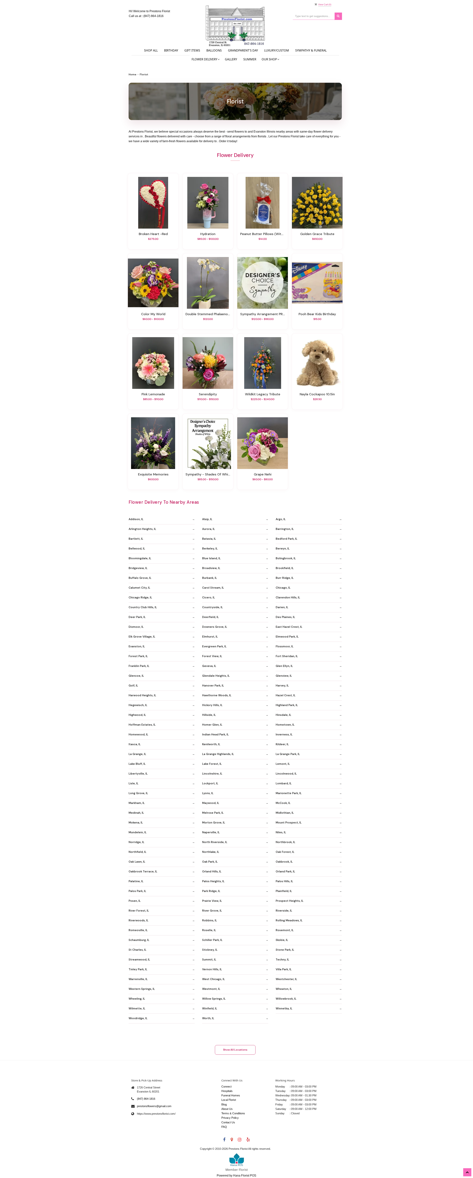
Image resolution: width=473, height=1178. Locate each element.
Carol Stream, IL (213, 588)
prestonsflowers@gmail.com (154, 1106)
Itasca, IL (135, 744)
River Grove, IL (212, 910)
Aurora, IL (208, 529)
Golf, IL (133, 685)
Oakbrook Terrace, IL (143, 871)
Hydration (207, 234)
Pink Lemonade (153, 394)
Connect (226, 1086)
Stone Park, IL (285, 950)
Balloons (214, 50)
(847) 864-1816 (153, 16)
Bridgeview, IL (138, 568)
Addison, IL (136, 519)
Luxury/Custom (276, 50)
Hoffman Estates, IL (142, 725)
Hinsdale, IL (283, 715)
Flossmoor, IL (284, 646)
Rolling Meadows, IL (289, 920)
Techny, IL (282, 959)
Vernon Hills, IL (212, 969)
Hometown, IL (285, 725)
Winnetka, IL (284, 1008)
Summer (249, 59)
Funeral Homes (230, 1095)
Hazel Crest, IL (285, 695)
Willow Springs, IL (214, 999)
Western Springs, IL (142, 989)
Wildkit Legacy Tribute (262, 394)
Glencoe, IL (136, 676)
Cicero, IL (208, 597)
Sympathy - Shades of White (208, 474)
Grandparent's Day (243, 50)
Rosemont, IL (285, 930)
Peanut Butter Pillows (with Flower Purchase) (262, 234)
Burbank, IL (209, 578)
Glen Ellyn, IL (284, 666)
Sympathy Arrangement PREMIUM (262, 314)
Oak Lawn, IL (137, 862)
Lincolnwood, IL (286, 773)
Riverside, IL (284, 910)
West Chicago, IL (213, 979)
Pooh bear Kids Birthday (317, 314)
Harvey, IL (282, 685)
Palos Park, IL (137, 891)
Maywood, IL (210, 803)
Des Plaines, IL (285, 617)
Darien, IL (282, 607)
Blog (224, 1104)
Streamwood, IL (139, 959)
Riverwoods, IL (138, 920)
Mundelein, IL (138, 832)
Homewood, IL (138, 734)
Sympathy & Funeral (311, 50)
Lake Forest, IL (212, 764)
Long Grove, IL (138, 793)
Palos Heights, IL (213, 881)
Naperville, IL (211, 832)
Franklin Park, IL (139, 666)
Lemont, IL (283, 764)
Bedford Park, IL (286, 539)
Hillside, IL (209, 715)
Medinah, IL (136, 813)
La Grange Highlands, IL (218, 754)
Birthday (171, 50)
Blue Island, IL (211, 558)
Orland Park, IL (285, 871)
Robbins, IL (209, 920)
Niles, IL (281, 832)
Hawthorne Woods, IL (216, 695)
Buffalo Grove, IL (140, 578)
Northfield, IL (137, 852)
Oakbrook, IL (284, 862)
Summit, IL (209, 959)
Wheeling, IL (137, 999)
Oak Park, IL (210, 862)
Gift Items (192, 50)
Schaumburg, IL (139, 940)
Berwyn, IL (283, 548)
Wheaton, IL (284, 989)
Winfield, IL (209, 1008)
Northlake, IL (210, 852)
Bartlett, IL (136, 539)
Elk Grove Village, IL (142, 636)
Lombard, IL (284, 783)
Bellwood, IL (137, 548)
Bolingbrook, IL (286, 558)
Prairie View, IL (212, 901)
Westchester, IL (286, 979)
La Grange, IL (137, 754)
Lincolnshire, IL (212, 773)
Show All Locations (235, 1049)
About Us (227, 1108)
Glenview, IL (284, 676)
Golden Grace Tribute (317, 234)
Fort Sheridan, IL (287, 656)
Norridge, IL (136, 842)
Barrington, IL (285, 529)
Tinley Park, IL (138, 969)
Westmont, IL (211, 989)
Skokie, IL (282, 940)
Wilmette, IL (137, 1008)
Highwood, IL (137, 715)
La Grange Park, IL (288, 754)
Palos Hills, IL (284, 881)
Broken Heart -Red (153, 234)
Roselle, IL (209, 930)
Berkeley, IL (210, 548)
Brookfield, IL (285, 568)
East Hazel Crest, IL (289, 627)
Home (132, 74)
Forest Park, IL (138, 656)
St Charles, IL (137, 950)
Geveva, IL (209, 666)
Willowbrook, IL (286, 999)
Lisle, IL (133, 783)
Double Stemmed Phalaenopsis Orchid (208, 314)
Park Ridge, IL (211, 891)
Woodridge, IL (138, 1018)
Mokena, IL (136, 822)
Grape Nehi (262, 474)
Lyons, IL (207, 793)
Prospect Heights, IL (289, 901)
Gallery (231, 59)
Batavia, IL (209, 539)
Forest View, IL (212, 656)
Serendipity (208, 394)
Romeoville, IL (138, 930)
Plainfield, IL (284, 891)
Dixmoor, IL (136, 627)
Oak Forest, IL (285, 852)
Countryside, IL (212, 607)
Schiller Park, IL (212, 940)
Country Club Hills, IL (143, 607)
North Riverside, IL (214, 842)
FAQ (224, 1126)
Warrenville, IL (138, 979)
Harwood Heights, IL (142, 695)
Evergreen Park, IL (214, 646)
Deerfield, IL (210, 617)
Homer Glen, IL (212, 725)
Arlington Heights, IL (142, 529)
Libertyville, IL (138, 773)
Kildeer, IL (282, 744)
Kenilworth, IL (211, 744)
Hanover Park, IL (213, 685)
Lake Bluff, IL (137, 764)
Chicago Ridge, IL (140, 597)
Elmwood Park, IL (287, 636)
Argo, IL (281, 519)
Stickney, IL (209, 950)
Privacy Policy (230, 1117)
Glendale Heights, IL (216, 676)
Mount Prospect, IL (289, 822)
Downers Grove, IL (214, 627)
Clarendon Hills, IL (288, 597)
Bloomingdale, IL (140, 558)
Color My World (153, 314)
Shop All (151, 50)
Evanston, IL (137, 646)
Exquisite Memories (153, 474)
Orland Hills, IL (211, 871)
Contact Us (228, 1122)
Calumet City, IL (139, 588)
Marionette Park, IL (289, 793)
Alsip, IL (207, 519)
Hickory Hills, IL (212, 705)
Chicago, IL (283, 588)
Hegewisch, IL (138, 705)
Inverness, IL (284, 734)
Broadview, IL (211, 568)
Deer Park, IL (137, 617)
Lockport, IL (210, 783)
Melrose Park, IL (213, 813)
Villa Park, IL (284, 969)
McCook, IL (283, 803)
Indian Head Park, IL (215, 734)
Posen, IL (135, 901)
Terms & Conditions (233, 1113)
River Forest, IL (139, 910)
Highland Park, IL (287, 705)
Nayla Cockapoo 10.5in (317, 394)
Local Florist (228, 1099)
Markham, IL (137, 803)
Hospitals (227, 1091)
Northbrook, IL (285, 842)
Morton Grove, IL (213, 822)
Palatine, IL (136, 881)
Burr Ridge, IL (285, 578)
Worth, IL (208, 1018)
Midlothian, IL (285, 813)
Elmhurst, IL (210, 636)
